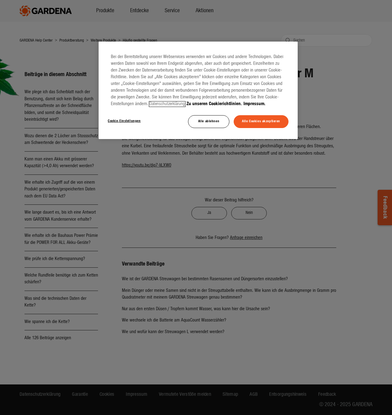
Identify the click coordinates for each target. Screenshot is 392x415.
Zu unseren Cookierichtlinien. (214, 104)
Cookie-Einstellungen (124, 121)
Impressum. (254, 104)
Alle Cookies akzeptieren (261, 121)
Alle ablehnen (208, 121)
